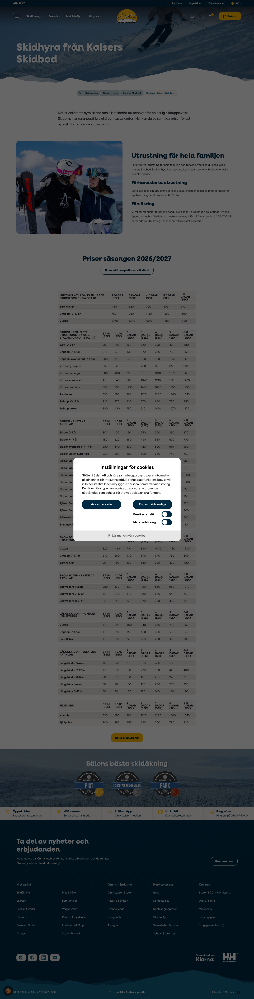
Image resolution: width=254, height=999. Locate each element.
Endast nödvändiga (152, 504)
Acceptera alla (101, 504)
